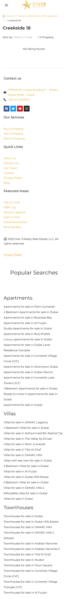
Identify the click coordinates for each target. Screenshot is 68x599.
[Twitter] (13, 109)
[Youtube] (20, 109)
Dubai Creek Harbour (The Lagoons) (37, 16)
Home (10, 16)
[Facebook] (6, 109)
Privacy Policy (13, 254)
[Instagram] (27, 109)
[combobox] (26, 37)
